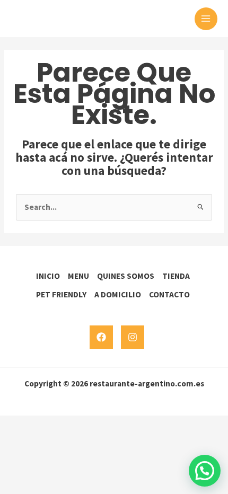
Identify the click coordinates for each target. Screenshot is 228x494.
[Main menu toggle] (206, 18)
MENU (78, 276)
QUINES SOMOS (125, 276)
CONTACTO (169, 294)
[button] (205, 471)
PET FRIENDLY (61, 294)
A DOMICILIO (117, 294)
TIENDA (176, 276)
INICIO (48, 276)
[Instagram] (132, 337)
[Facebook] (101, 337)
